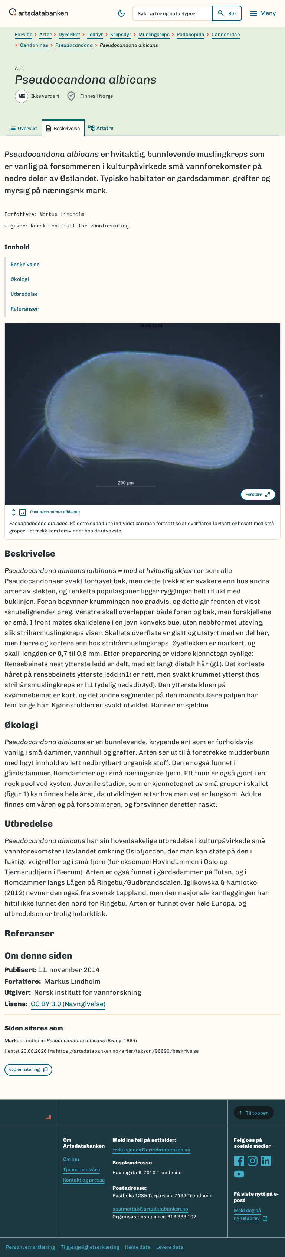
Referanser (24, 309)
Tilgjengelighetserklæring (90, 1247)
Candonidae (226, 34)
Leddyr (95, 34)
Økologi (19, 279)
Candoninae (34, 45)
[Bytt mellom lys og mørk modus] (121, 13)
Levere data (169, 1247)
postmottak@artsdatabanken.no (150, 1209)
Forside (23, 34)
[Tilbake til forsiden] (38, 13)
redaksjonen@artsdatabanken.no (151, 1150)
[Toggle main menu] (263, 13)
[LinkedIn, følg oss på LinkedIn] (266, 1161)
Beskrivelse (25, 264)
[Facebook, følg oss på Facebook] (239, 1161)
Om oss (71, 1159)
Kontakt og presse (84, 1180)
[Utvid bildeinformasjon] (19, 512)
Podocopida (190, 34)
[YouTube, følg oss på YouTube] (239, 1174)
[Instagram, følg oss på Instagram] (252, 1161)
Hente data (137, 1247)
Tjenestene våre (81, 1169)
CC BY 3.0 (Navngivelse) (68, 1004)
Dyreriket (69, 34)
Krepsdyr (120, 34)
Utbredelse (24, 294)
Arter (45, 34)
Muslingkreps (154, 34)
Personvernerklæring (30, 1247)
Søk (232, 13)
